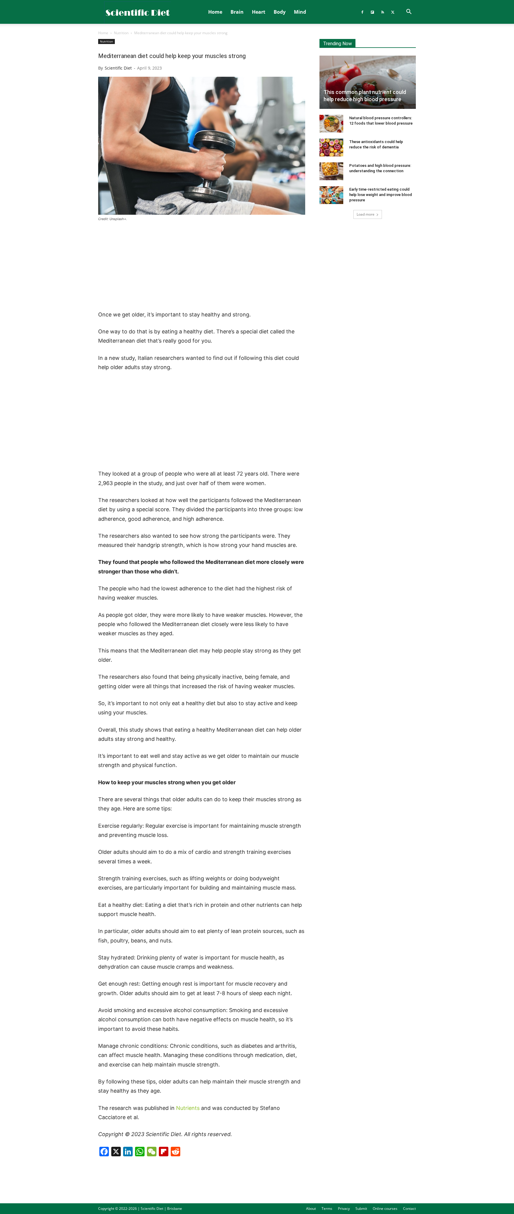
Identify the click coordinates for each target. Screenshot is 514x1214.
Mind (300, 12)
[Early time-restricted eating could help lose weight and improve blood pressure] (331, 195)
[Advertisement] (201, 266)
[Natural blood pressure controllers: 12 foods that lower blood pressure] (331, 124)
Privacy (344, 1208)
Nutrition (121, 32)
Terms (327, 1208)
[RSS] (382, 12)
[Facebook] (362, 12)
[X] (392, 12)
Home (215, 12)
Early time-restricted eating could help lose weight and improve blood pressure (380, 194)
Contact (409, 1208)
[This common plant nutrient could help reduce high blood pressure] (367, 82)
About (311, 1208)
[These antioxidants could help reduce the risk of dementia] (331, 147)
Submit (361, 1208)
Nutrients (188, 1108)
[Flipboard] (372, 12)
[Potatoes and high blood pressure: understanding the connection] (331, 171)
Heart (258, 12)
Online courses (385, 1208)
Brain (237, 12)
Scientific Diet (118, 68)
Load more (365, 214)
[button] (409, 12)
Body (280, 12)
